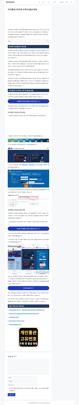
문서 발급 (61, 2)
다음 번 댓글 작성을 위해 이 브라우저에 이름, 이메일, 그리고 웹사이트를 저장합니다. (28, 389)
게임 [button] (66, 2)
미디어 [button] (54, 2)
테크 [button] (43, 2)
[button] (71, 2)
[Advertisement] (28, 20)
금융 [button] (48, 2)
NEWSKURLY (10, 2)
